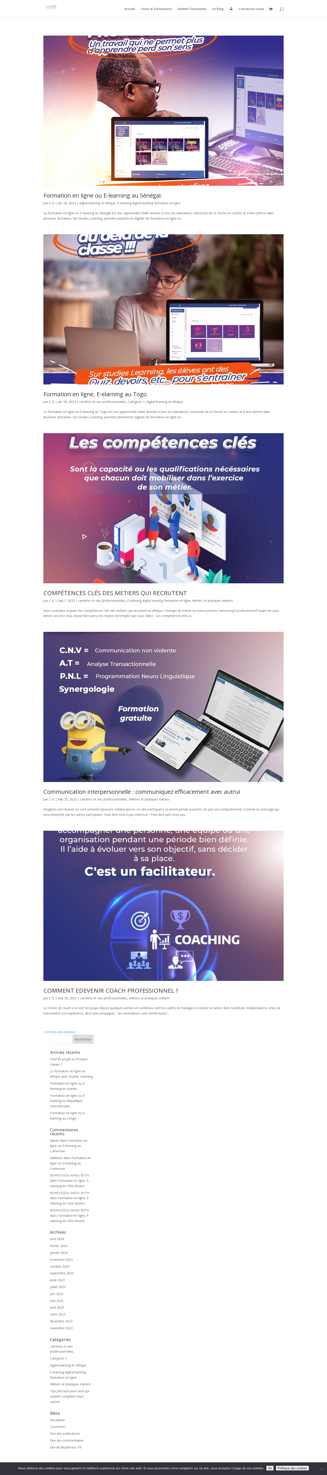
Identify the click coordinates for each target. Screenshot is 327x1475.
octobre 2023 (59, 1266)
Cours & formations (156, 9)
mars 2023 (57, 1314)
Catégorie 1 (136, 402)
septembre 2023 (62, 1273)
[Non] (321, 1469)
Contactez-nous (251, 9)
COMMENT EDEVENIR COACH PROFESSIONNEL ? (110, 990)
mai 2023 (56, 1301)
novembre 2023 (61, 1259)
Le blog (218, 9)
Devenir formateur (192, 9)
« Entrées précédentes (59, 1032)
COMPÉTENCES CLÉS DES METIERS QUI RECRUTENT (115, 593)
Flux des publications (65, 1433)
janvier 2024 (59, 1253)
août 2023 (57, 1280)
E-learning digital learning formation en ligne (148, 203)
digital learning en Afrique (97, 203)
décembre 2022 (61, 1321)
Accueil (129, 9)
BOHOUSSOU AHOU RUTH (69, 1175)
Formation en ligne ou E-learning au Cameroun (68, 1145)
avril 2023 (57, 1307)
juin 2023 (56, 1294)
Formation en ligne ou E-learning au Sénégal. (102, 195)
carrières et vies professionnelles (102, 402)
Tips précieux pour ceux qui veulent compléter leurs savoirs (69, 1396)
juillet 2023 (58, 1287)
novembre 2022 (61, 1328)
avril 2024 (57, 1239)
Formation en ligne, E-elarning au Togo (95, 394)
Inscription (57, 1420)
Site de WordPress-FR (65, 1447)
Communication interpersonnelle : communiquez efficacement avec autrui (141, 792)
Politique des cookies (292, 1468)
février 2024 (58, 1246)
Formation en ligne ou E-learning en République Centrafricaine (68, 1100)
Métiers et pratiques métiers (212, 600)
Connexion (57, 1426)
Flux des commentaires (67, 1440)
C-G (51, 203)
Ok (270, 1468)
